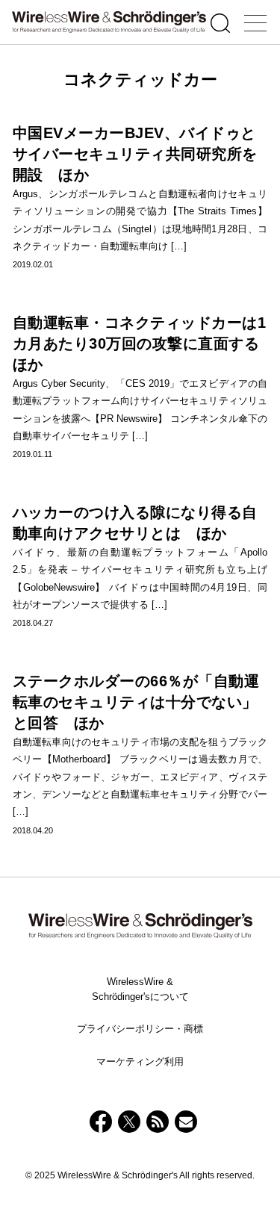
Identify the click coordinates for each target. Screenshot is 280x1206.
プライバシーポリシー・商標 (140, 1028)
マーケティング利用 (140, 1061)
